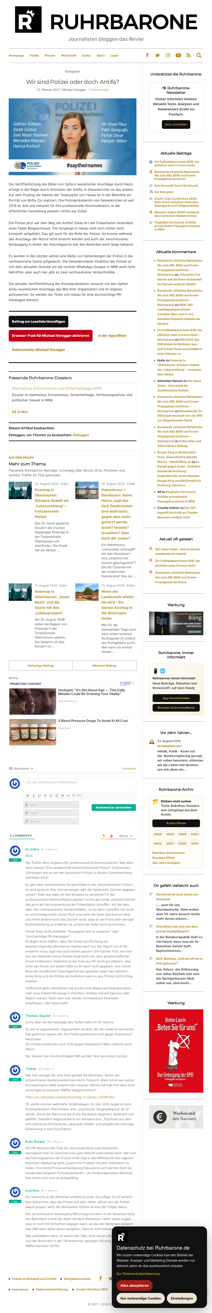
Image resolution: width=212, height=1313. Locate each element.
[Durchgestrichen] (45, 795)
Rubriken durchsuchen (168, 852)
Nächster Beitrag (104, 665)
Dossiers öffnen (163, 857)
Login (114, 55)
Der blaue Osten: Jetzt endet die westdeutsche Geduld (179, 385)
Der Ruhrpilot (163, 192)
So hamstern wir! (169, 746)
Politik (34, 55)
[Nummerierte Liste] (51, 795)
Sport (101, 55)
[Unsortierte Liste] (57, 795)
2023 (195, 834)
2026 (158, 834)
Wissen (50, 55)
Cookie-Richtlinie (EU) (92, 1289)
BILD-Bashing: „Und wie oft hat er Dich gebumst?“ (179, 961)
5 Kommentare (98, 89)
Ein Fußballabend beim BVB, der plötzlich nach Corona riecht (176, 163)
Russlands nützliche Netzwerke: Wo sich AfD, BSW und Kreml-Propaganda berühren (177, 175)
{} (73, 795)
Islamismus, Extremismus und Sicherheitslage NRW (57, 388)
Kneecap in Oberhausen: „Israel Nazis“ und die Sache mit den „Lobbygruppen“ (52, 602)
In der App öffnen (112, 335)
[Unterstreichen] (39, 795)
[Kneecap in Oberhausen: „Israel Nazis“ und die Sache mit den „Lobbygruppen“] (20, 592)
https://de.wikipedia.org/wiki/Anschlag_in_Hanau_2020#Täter (70, 1097)
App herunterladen (176, 698)
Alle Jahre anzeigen (166, 862)
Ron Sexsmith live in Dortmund (176, 185)
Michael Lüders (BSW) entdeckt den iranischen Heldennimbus (176, 213)
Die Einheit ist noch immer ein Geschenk (177, 897)
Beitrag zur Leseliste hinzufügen (38, 321)
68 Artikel (20, 412)
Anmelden (129, 768)
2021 (170, 843)
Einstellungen (182, 1298)
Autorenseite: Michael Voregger (38, 350)
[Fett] (28, 795)
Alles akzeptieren (134, 1285)
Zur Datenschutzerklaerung (138, 1273)
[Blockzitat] (62, 795)
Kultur (86, 55)
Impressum (20, 1289)
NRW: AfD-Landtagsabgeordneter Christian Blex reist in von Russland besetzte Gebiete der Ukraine (178, 314)
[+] (79, 795)
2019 (194, 843)
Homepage (16, 55)
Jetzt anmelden (176, 124)
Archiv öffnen (176, 823)
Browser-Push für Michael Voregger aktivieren (50, 335)
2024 (182, 834)
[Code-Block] (68, 795)
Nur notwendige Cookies (140, 1298)
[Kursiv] (33, 795)
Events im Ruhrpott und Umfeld (34, 1278)
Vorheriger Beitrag (41, 665)
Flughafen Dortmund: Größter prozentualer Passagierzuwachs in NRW (177, 226)
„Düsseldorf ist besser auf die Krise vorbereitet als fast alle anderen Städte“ (179, 279)
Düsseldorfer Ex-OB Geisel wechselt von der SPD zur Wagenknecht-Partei (180, 415)
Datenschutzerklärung (52, 1289)
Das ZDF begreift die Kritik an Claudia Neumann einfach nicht (177, 512)
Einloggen (81, 435)
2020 (182, 843)
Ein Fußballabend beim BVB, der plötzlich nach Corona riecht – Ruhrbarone (179, 334)
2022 (157, 843)
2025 (170, 834)
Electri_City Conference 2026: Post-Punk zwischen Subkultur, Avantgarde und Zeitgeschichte (176, 202)
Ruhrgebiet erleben (77, 1278)
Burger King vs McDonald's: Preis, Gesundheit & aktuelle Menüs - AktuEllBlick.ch (177, 456)
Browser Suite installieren (176, 707)
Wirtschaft (68, 55)
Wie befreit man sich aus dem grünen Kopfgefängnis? (177, 929)
